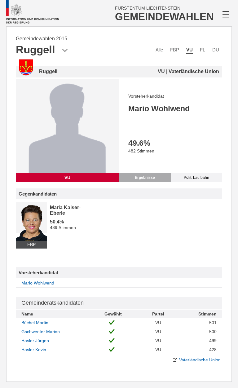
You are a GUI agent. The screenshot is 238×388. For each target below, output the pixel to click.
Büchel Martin (34, 322)
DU (215, 49)
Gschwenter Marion (40, 331)
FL (202, 49)
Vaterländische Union (200, 359)
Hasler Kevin (33, 349)
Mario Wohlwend (37, 282)
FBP (174, 49)
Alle (159, 49)
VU (189, 49)
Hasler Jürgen (35, 340)
